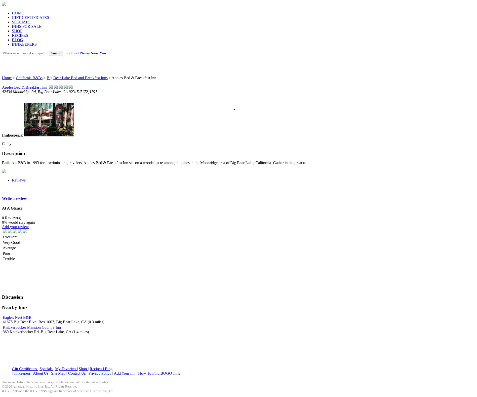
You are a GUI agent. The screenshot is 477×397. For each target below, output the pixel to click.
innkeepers (23, 373)
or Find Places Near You (86, 53)
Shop (83, 369)
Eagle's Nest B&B (17, 317)
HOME (18, 13)
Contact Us (77, 373)
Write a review (14, 198)
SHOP (17, 31)
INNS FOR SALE (26, 26)
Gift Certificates (25, 369)
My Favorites (66, 369)
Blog (108, 369)
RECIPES (20, 35)
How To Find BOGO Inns (159, 373)
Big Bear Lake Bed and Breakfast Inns (77, 78)
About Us (41, 373)
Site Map (58, 373)
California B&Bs (29, 78)
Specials (46, 369)
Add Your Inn (125, 373)
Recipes (96, 369)
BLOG (17, 40)
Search (56, 53)
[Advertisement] (234, 61)
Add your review (15, 227)
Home (7, 78)
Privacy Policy (100, 373)
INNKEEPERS (24, 44)
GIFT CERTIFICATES (30, 17)
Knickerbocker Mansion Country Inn (32, 327)
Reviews (19, 180)
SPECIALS (21, 22)
